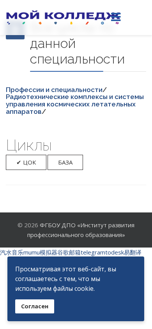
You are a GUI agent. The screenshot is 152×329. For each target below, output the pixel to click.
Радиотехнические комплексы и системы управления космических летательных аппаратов (75, 104)
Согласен (34, 306)
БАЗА (65, 162)
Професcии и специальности (54, 90)
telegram (93, 252)
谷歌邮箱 (69, 252)
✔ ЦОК (26, 162)
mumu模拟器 (40, 252)
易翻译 (132, 252)
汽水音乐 (11, 252)
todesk (114, 252)
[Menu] (115, 17)
